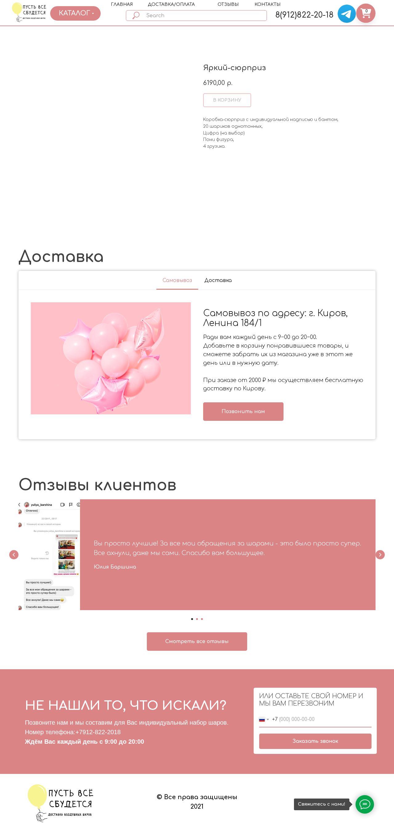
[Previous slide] (13, 554)
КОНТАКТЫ (267, 4)
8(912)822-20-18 (304, 15)
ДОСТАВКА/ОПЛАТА (171, 4)
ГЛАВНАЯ (122, 4)
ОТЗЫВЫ (228, 4)
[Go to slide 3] (202, 619)
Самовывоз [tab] (177, 280)
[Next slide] (380, 554)
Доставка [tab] (218, 280)
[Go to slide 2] (197, 619)
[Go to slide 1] (192, 619)
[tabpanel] (197, 365)
